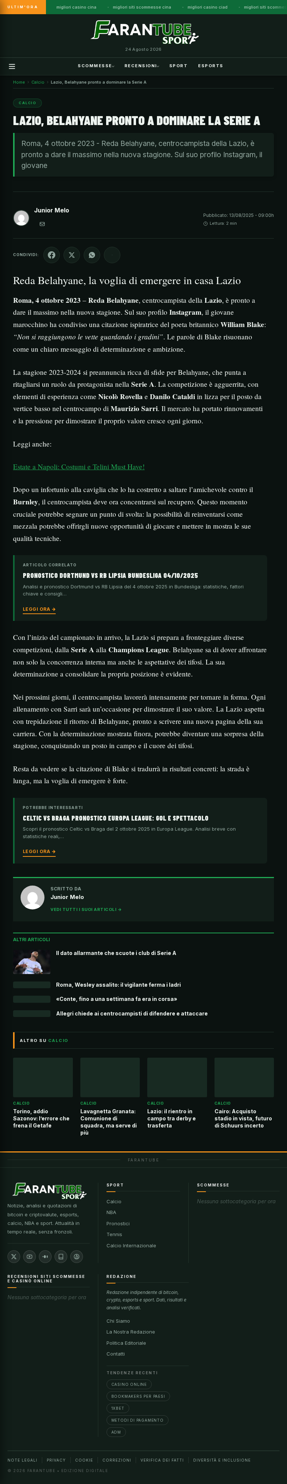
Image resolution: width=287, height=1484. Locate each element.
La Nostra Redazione (131, 1332)
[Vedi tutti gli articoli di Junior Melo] (21, 219)
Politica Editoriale (126, 1343)
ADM (116, 1432)
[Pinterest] (76, 1256)
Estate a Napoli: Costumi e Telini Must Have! (79, 466)
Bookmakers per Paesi (138, 1396)
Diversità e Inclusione (222, 1460)
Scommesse (95, 65)
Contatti (116, 1354)
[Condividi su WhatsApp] (92, 255)
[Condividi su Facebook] (51, 255)
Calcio (114, 1201)
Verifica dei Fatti (162, 1460)
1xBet (117, 1408)
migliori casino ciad (208, 7)
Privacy (56, 1460)
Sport (178, 65)
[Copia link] (112, 255)
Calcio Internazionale (131, 1245)
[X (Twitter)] (13, 1256)
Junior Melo (51, 210)
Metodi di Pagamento (137, 1420)
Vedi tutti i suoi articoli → (86, 909)
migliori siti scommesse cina (142, 7)
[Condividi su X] (72, 255)
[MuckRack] (61, 1256)
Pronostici (118, 1223)
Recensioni (140, 65)
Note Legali (22, 1460)
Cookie (84, 1460)
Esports (210, 65)
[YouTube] (29, 1256)
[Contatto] (42, 224)
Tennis (114, 1234)
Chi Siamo (118, 1321)
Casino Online (129, 1384)
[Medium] (45, 1256)
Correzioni (116, 1460)
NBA (111, 1212)
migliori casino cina (76, 7)
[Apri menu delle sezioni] (12, 66)
